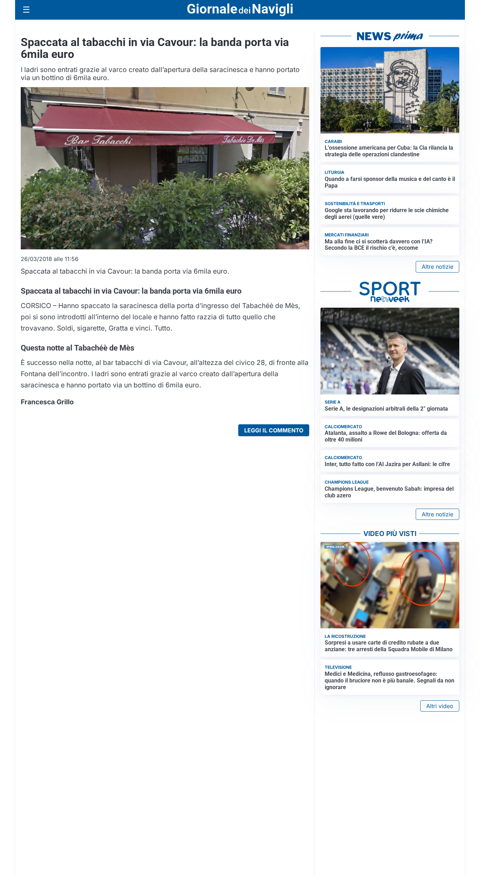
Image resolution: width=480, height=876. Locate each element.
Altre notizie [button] (437, 266)
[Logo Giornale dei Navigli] (240, 10)
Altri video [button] (439, 706)
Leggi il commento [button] (273, 430)
